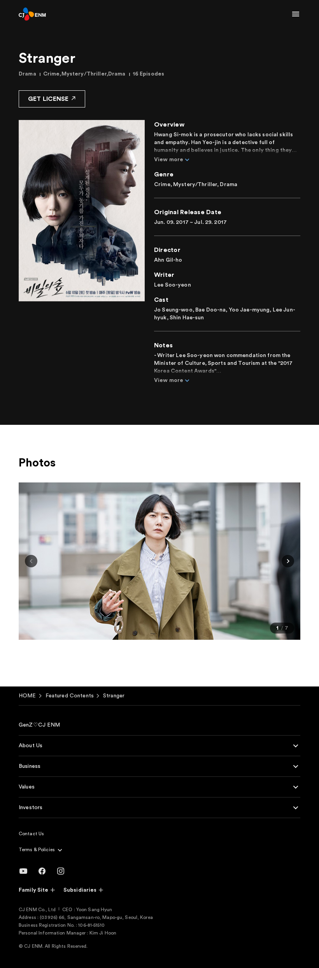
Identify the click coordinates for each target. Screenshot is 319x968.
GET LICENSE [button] (48, 99)
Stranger (113, 696)
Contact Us (31, 833)
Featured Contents (70, 696)
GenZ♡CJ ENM (39, 725)
